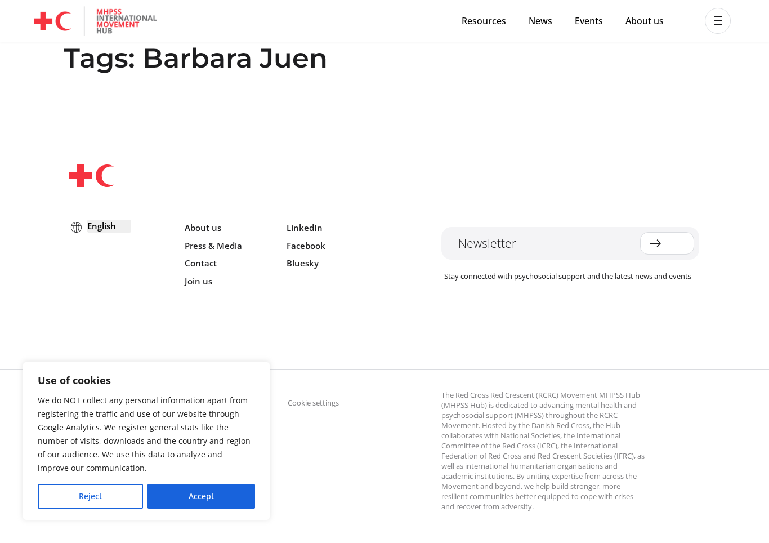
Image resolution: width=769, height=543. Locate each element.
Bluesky (303, 263)
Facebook (306, 245)
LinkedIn (305, 227)
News (540, 21)
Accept (201, 496)
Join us (198, 281)
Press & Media (213, 245)
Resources (484, 21)
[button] (717, 20)
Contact (201, 263)
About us (644, 21)
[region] (146, 441)
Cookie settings (313, 403)
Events (589, 21)
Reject (90, 496)
